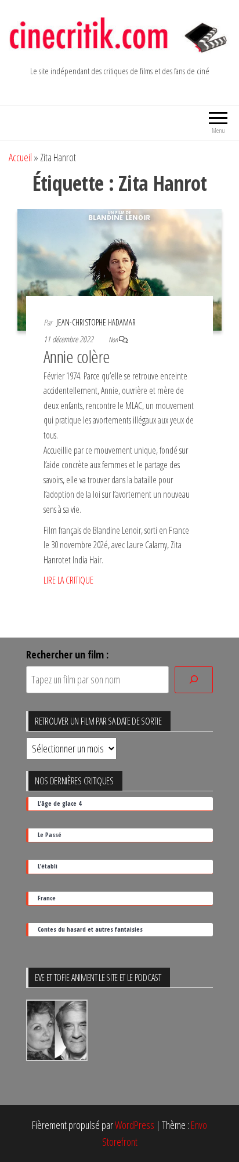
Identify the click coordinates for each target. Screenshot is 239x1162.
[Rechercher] (194, 679)
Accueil (20, 157)
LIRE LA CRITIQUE (68, 580)
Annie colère (77, 356)
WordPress (134, 1125)
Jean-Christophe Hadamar (96, 322)
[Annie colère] (119, 269)
